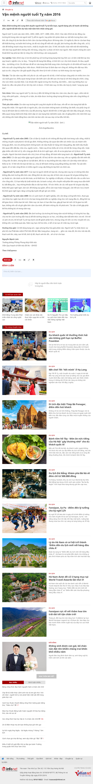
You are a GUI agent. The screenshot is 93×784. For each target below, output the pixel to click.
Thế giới (30, 758)
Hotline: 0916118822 (59, 3)
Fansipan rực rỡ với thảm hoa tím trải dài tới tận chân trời (68, 613)
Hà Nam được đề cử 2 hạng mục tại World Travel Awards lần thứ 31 (68, 578)
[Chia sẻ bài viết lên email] (13, 20)
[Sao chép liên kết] (17, 20)
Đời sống (52, 643)
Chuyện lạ (9, 9)
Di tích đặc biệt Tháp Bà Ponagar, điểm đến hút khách (67, 406)
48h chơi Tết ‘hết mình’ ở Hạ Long (68, 369)
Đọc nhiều (13, 682)
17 (17, 705)
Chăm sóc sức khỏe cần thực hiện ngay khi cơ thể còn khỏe (34, 317)
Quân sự (79, 758)
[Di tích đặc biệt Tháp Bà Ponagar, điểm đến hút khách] (24, 415)
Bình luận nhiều (34, 682)
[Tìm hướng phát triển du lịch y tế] (80, 305)
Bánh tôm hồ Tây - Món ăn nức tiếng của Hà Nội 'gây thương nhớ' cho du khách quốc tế (69, 441)
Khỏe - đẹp (58, 758)
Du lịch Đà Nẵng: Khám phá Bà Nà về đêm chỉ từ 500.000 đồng (69, 475)
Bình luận (7, 260)
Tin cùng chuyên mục (13, 327)
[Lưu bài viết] (22, 20)
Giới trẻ (48, 758)
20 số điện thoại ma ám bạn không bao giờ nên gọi (21, 725)
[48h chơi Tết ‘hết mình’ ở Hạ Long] (24, 380)
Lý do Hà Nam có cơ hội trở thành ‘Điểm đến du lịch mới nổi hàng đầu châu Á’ (69, 545)
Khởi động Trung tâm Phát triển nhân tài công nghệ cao (12, 317)
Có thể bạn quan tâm (13, 294)
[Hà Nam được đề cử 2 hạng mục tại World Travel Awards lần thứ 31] (24, 587)
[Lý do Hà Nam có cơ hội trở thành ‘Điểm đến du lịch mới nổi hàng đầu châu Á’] (24, 553)
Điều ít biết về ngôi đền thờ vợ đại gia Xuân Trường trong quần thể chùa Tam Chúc (22, 745)
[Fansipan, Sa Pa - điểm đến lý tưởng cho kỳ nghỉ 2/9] (24, 518)
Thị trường (20, 758)
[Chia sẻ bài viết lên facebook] (4, 20)
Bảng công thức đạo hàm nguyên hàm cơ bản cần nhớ (23, 687)
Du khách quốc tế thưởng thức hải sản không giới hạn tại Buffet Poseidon (68, 338)
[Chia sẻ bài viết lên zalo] (8, 20)
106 (41, 719)
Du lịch (52, 332)
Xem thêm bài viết (46, 676)
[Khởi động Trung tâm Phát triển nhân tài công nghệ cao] (12, 305)
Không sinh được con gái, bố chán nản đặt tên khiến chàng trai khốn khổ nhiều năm (68, 648)
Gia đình (39, 758)
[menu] (4, 3)
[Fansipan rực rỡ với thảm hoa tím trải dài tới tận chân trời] (24, 622)
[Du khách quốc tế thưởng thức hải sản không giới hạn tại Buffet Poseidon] (24, 345)
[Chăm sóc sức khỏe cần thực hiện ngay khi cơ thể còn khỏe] (35, 305)
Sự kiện (4, 762)
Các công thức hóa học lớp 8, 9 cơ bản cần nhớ (20, 719)
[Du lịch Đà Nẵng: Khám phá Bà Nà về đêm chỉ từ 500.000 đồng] (24, 484)
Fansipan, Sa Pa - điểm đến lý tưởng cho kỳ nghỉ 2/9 (69, 509)
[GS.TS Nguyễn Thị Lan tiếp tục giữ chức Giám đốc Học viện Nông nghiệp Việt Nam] (58, 305)
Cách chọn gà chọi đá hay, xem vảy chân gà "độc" (21, 738)
